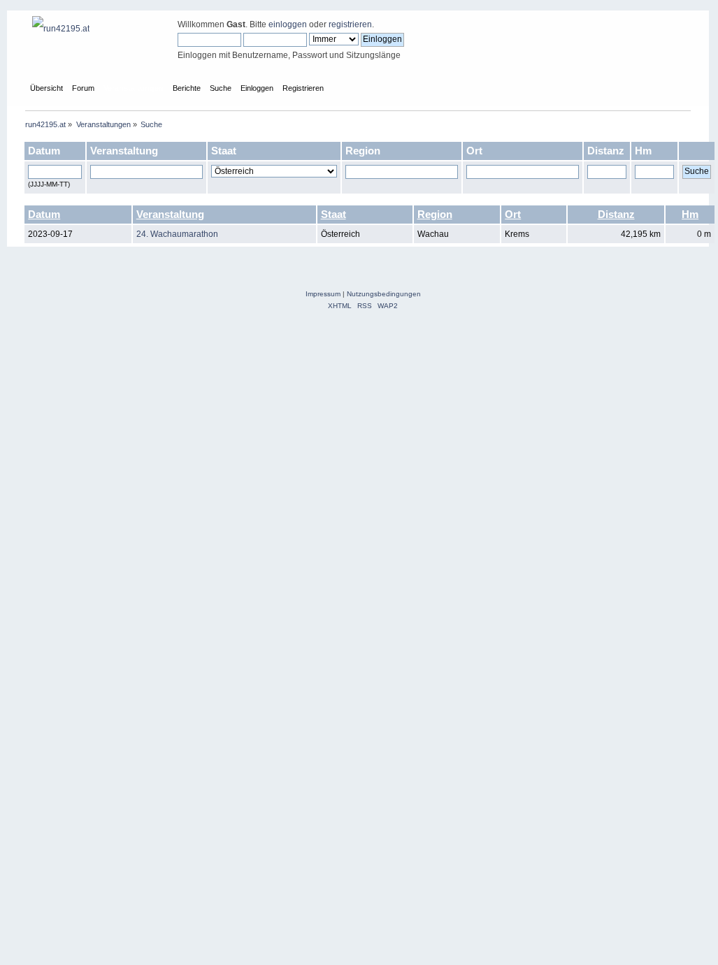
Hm (690, 214)
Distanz (616, 214)
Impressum (323, 294)
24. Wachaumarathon (177, 234)
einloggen (287, 24)
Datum (44, 214)
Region (434, 214)
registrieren (350, 24)
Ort (513, 214)
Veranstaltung (170, 214)
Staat (333, 214)
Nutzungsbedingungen (384, 294)
